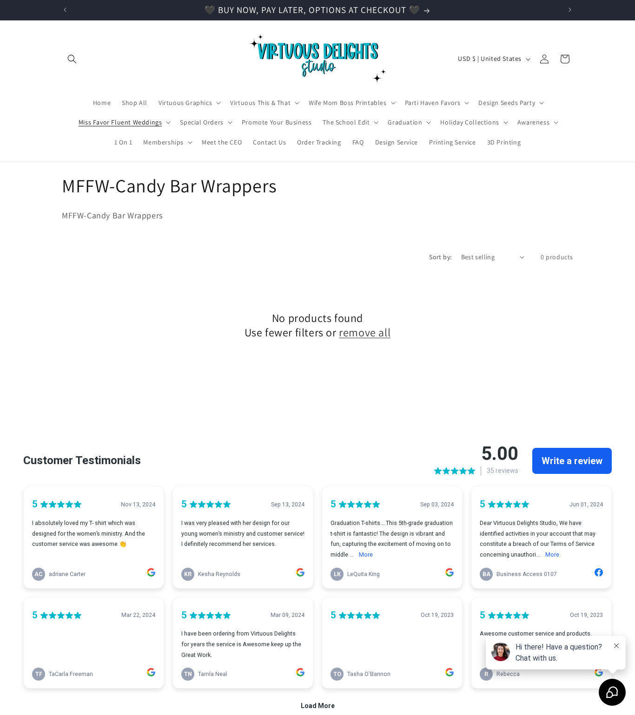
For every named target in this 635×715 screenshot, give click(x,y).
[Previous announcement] (65, 10)
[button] (72, 59)
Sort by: (440, 257)
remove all (364, 332)
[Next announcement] (570, 10)
